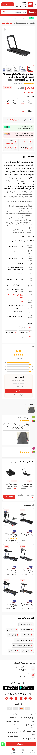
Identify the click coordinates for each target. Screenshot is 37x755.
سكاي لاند (20, 301)
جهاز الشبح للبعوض (28, 738)
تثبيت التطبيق (8, 4)
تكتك (33, 735)
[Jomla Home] (32, 12)
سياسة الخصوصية (12, 725)
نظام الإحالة (31, 721)
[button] (23, 438)
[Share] (6, 29)
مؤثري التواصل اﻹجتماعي (30, 726)
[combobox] (16, 12)
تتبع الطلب (15, 729)
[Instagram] (25, 698)
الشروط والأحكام (13, 732)
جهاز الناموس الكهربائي (27, 731)
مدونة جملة (14, 717)
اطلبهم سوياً (9, 497)
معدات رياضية (21, 23)
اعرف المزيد (19, 128)
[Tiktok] (16, 698)
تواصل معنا (31, 714)
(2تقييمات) (17, 83)
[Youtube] (11, 698)
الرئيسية (32, 23)
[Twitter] (21, 698)
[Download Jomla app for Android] (26, 688)
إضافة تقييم (18, 391)
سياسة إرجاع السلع (12, 721)
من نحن (16, 714)
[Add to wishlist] (10, 29)
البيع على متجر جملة (28, 717)
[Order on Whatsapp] (3, 744)
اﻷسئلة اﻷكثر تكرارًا (12, 736)
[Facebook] (30, 698)
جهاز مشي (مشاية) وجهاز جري (15, 296)
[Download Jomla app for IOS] (10, 688)
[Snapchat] (6, 698)
